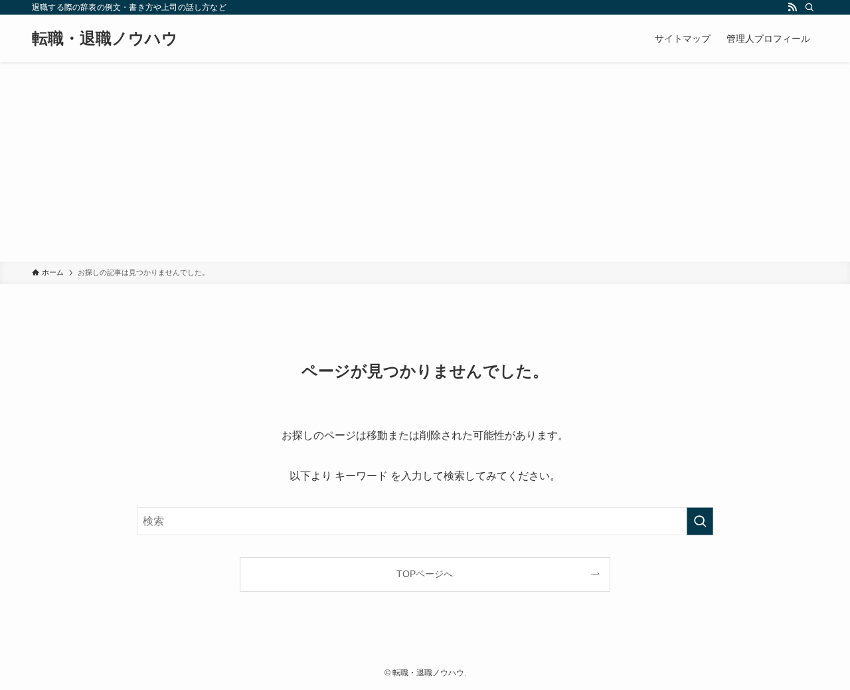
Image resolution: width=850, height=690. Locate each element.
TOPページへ (424, 573)
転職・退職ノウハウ (105, 38)
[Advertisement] (425, 162)
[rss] (792, 7)
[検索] (809, 7)
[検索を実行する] (700, 521)
